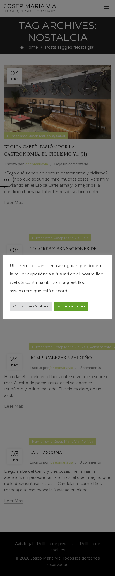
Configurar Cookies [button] (30, 306)
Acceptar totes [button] (71, 306)
